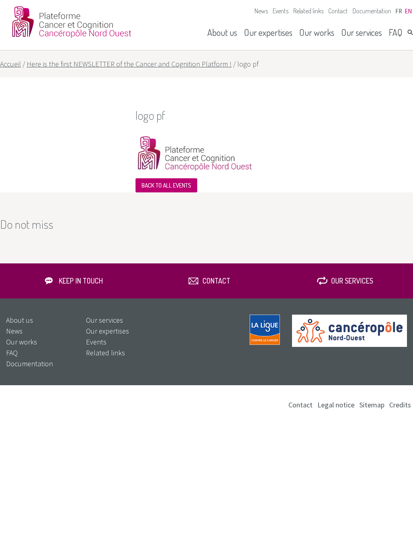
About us (222, 32)
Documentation (372, 11)
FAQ (396, 32)
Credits (400, 404)
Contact (338, 11)
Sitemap (371, 404)
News (261, 11)
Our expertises (268, 32)
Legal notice (336, 404)
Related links (308, 11)
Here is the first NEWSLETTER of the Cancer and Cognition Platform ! (129, 64)
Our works (316, 32)
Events (280, 11)
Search (410, 32)
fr (398, 11)
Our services (361, 32)
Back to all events (166, 185)
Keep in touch (81, 280)
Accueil (10, 64)
